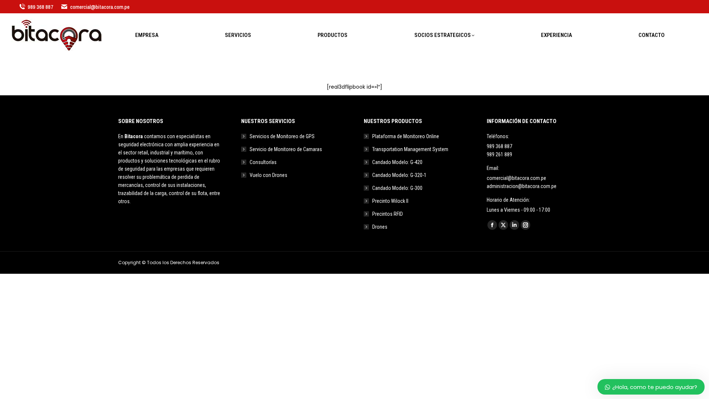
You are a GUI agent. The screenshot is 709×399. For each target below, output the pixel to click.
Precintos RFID (387, 214)
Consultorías (263, 162)
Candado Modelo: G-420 (397, 162)
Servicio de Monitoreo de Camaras (286, 149)
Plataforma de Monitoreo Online (405, 136)
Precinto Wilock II (390, 201)
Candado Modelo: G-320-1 (399, 175)
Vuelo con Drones (268, 175)
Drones (379, 227)
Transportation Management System (410, 149)
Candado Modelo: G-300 (397, 188)
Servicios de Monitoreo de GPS (282, 136)
